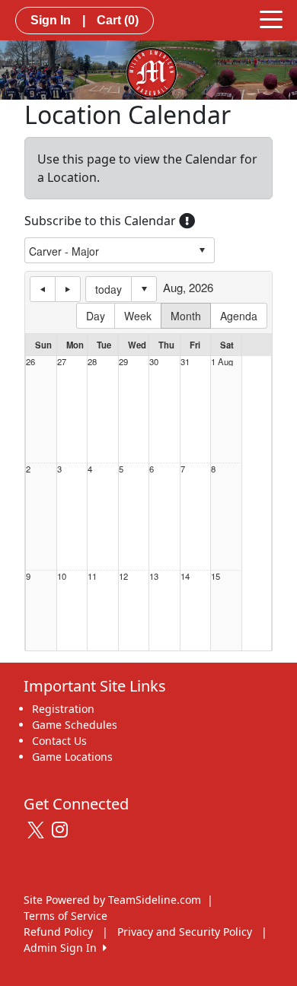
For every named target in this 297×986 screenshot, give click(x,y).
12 (123, 576)
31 (185, 362)
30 (153, 362)
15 (215, 576)
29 (123, 362)
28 (92, 362)
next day (68, 289)
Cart (118, 20)
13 (153, 576)
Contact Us (59, 740)
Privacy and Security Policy (184, 931)
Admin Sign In (63, 947)
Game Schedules (74, 724)
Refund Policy (58, 931)
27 (61, 362)
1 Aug (222, 362)
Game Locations (72, 756)
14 (185, 576)
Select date (144, 289)
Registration (63, 708)
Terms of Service (65, 915)
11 (92, 576)
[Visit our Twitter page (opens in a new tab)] (38, 830)
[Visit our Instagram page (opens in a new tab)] (63, 830)
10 (61, 576)
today (108, 289)
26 (30, 362)
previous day (43, 289)
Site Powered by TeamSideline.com (112, 899)
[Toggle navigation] (271, 18)
